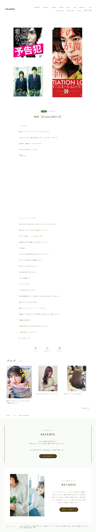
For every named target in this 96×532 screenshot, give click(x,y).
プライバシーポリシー (11, 527)
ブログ (14, 415)
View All (84, 408)
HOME (8, 415)
